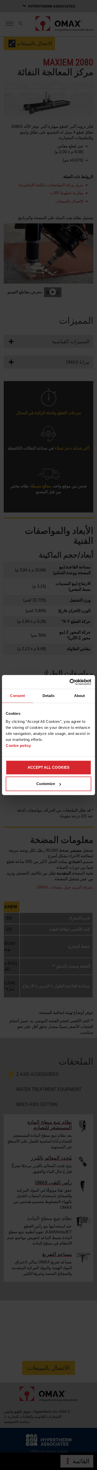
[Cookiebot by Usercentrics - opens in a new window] (69, 682)
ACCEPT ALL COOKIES (48, 767)
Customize (45, 784)
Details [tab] (49, 696)
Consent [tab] (17, 696)
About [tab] (79, 696)
